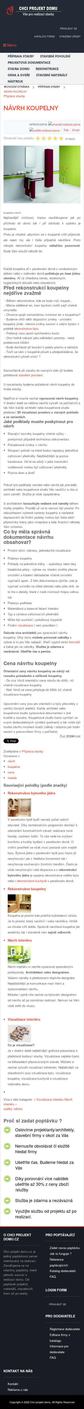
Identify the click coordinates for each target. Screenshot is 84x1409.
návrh (11, 761)
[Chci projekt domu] (33, 11)
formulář (74, 642)
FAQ (53, 1276)
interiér (12, 778)
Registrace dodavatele (65, 1329)
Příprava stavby (49, 86)
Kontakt (13, 1384)
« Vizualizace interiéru (49, 1099)
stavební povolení (31, 375)
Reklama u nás (18, 1389)
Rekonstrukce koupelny (27, 888)
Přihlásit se (68, 28)
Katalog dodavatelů (63, 1271)
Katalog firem (44, 36)
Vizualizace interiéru (24, 1019)
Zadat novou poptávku (65, 1248)
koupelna (14, 766)
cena (11, 772)
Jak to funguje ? (60, 1253)
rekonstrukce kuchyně (32, 881)
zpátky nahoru (13, 1108)
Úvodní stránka (18, 86)
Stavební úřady (69, 36)
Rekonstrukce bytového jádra (31, 793)
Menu (11, 45)
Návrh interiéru (20, 940)
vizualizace (25, 625)
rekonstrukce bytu (26, 328)
